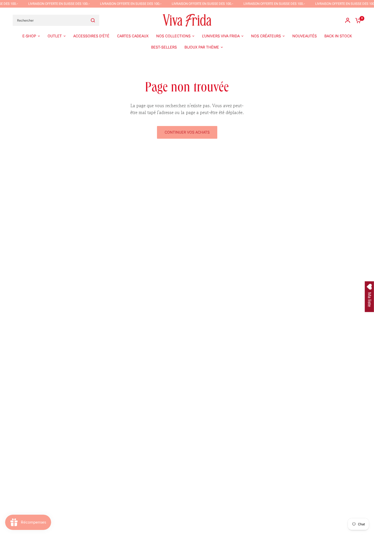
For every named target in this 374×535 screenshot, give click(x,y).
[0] (357, 20)
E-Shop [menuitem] (29, 36)
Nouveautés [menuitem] (304, 36)
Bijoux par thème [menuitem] (201, 47)
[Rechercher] (93, 20)
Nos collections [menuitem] (173, 36)
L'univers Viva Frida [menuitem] (221, 36)
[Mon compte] (348, 20)
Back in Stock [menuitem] (338, 36)
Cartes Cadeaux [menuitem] (133, 36)
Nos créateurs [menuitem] (266, 36)
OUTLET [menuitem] (55, 36)
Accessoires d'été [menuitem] (91, 36)
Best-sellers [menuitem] (164, 47)
